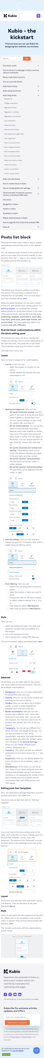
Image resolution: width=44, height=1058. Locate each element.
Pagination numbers (11, 112)
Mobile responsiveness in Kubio (15, 218)
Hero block (7, 199)
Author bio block (10, 165)
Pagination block (10, 108)
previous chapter (8, 308)
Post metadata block (12, 151)
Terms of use (26, 1037)
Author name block (11, 169)
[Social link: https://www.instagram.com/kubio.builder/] (11, 994)
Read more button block (13, 160)
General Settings (29, 742)
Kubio (36, 999)
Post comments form (12, 143)
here (25, 298)
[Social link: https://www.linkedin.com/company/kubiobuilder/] (20, 994)
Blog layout (8, 99)
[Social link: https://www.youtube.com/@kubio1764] (15, 994)
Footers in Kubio (9, 209)
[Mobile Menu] (38, 16)
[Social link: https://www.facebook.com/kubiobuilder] (6, 994)
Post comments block (12, 156)
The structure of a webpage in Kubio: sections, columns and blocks (21, 71)
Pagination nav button (12, 116)
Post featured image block (14, 134)
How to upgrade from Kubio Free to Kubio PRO (21, 222)
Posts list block (9, 125)
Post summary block (11, 129)
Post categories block (12, 147)
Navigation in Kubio (10, 204)
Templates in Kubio (10, 213)
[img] (38, 65)
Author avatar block (11, 173)
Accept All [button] (6, 1054)
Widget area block (11, 103)
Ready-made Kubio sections (14, 77)
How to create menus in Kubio (14, 183)
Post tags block (10, 138)
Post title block (9, 121)
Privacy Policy (14, 1037)
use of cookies (17, 1050)
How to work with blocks (12, 81)
